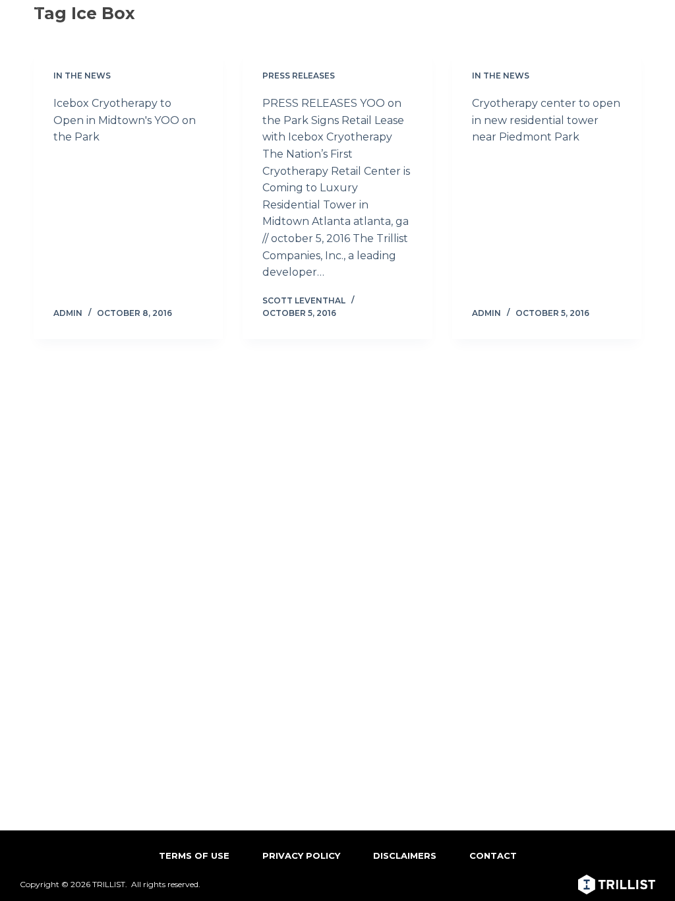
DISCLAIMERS (404, 855)
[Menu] (646, 16)
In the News (82, 75)
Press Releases (298, 75)
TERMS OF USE (194, 855)
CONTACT (493, 855)
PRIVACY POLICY (301, 855)
